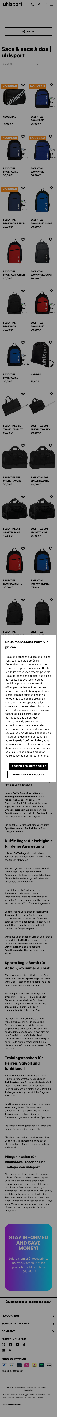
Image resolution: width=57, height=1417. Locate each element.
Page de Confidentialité (27, 740)
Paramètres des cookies (28, 774)
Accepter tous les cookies (29, 766)
